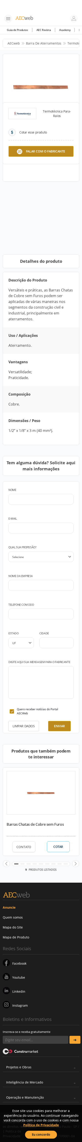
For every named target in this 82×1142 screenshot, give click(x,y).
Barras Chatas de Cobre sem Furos (35, 824)
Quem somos (13, 917)
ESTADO (13, 633)
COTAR (58, 847)
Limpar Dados (24, 726)
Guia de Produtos (17, 30)
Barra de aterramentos (43, 43)
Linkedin (18, 991)
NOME (12, 490)
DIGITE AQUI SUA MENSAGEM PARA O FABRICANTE (39, 662)
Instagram (20, 1005)
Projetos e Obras (18, 1067)
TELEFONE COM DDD (21, 605)
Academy (64, 30)
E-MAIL (12, 519)
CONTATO (23, 847)
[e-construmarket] (20, 1050)
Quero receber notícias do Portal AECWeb (37, 711)
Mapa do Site (13, 927)
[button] (6, 863)
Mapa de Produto (16, 937)
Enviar (59, 726)
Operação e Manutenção (25, 1097)
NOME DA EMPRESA (20, 576)
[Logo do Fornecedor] (22, 113)
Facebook (19, 963)
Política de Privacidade (41, 1125)
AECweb (14, 43)
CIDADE (44, 633)
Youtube (18, 977)
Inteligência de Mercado (24, 1082)
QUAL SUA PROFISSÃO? (22, 547)
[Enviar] (74, 1040)
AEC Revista (43, 30)
